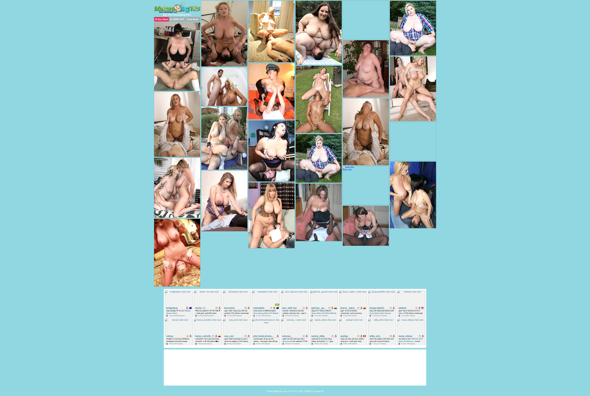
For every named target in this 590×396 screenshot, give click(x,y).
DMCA (308, 391)
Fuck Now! (192, 19)
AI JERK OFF (177, 19)
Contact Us (318, 391)
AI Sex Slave (161, 19)
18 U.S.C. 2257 (295, 391)
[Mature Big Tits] (177, 7)
